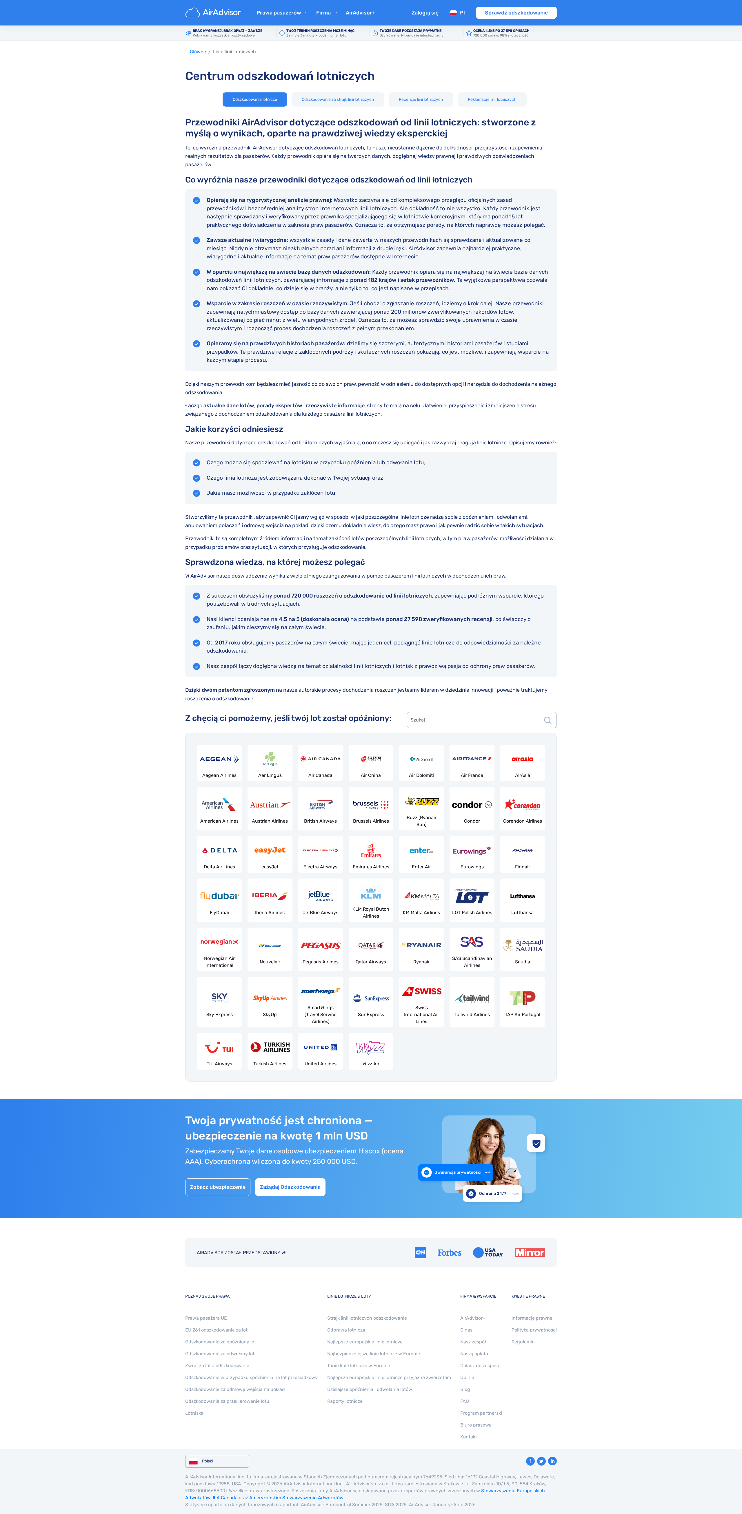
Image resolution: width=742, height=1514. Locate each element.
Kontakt (468, 1437)
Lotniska (194, 1413)
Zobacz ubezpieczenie (217, 1187)
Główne (198, 51)
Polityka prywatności (534, 1330)
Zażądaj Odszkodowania (290, 1187)
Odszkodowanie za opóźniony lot (220, 1342)
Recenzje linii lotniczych (421, 99)
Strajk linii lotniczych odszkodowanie (367, 1318)
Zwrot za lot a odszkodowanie (217, 1365)
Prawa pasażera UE (206, 1318)
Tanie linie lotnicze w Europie (358, 1365)
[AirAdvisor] (214, 13)
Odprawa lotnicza (346, 1330)
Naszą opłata (474, 1353)
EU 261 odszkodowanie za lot (216, 1330)
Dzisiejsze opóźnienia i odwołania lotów (369, 1389)
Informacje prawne (532, 1318)
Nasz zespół (473, 1342)
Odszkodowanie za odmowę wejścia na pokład (235, 1389)
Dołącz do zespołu (479, 1365)
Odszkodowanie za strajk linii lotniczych (338, 99)
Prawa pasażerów (279, 13)
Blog (465, 1389)
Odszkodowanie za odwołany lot (219, 1353)
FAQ (464, 1401)
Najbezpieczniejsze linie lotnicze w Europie (373, 1353)
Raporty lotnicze (345, 1401)
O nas (466, 1330)
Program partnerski (481, 1413)
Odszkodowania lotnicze (255, 99)
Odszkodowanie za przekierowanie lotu (227, 1401)
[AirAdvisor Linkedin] (552, 1461)
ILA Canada (225, 1497)
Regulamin (523, 1342)
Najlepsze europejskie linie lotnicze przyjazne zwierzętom (389, 1377)
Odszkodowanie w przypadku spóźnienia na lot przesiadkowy (251, 1377)
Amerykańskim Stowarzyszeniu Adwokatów (296, 1497)
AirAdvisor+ (360, 13)
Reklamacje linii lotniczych (492, 99)
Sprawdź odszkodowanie (516, 13)
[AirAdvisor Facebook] (530, 1461)
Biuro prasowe (476, 1425)
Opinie (467, 1377)
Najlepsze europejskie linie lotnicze (365, 1342)
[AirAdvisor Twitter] (541, 1461)
